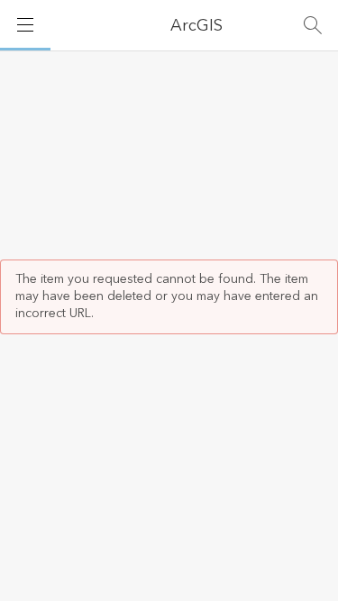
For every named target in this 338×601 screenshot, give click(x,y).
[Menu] (25, 25)
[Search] (313, 25)
